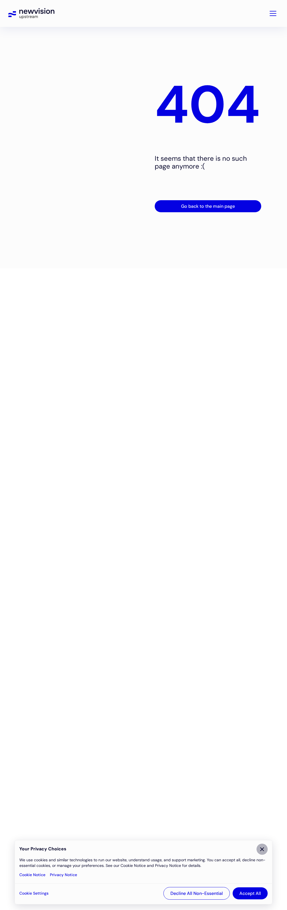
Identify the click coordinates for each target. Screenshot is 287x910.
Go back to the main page (208, 206)
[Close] (262, 849)
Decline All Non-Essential (196, 893)
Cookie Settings (33, 893)
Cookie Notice (32, 874)
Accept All (250, 893)
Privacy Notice (63, 874)
